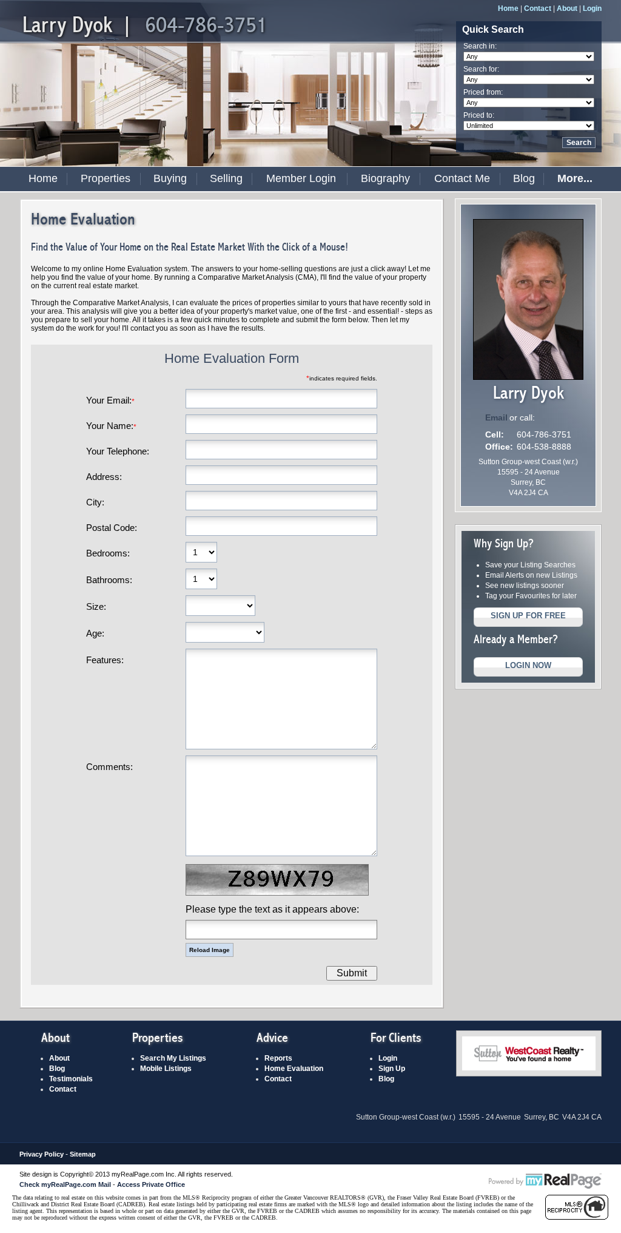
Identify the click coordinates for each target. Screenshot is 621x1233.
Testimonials (71, 1079)
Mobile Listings (166, 1068)
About (567, 8)
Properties (105, 178)
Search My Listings (173, 1058)
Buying (170, 178)
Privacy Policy (41, 1154)
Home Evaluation (293, 1068)
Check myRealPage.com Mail (65, 1184)
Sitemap (83, 1154)
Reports (278, 1058)
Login (592, 8)
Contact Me (462, 178)
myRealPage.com (545, 1181)
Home (508, 8)
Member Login (301, 178)
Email (496, 417)
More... (574, 178)
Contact (537, 8)
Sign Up (391, 1068)
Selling (226, 178)
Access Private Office (151, 1184)
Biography (385, 178)
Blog (524, 178)
